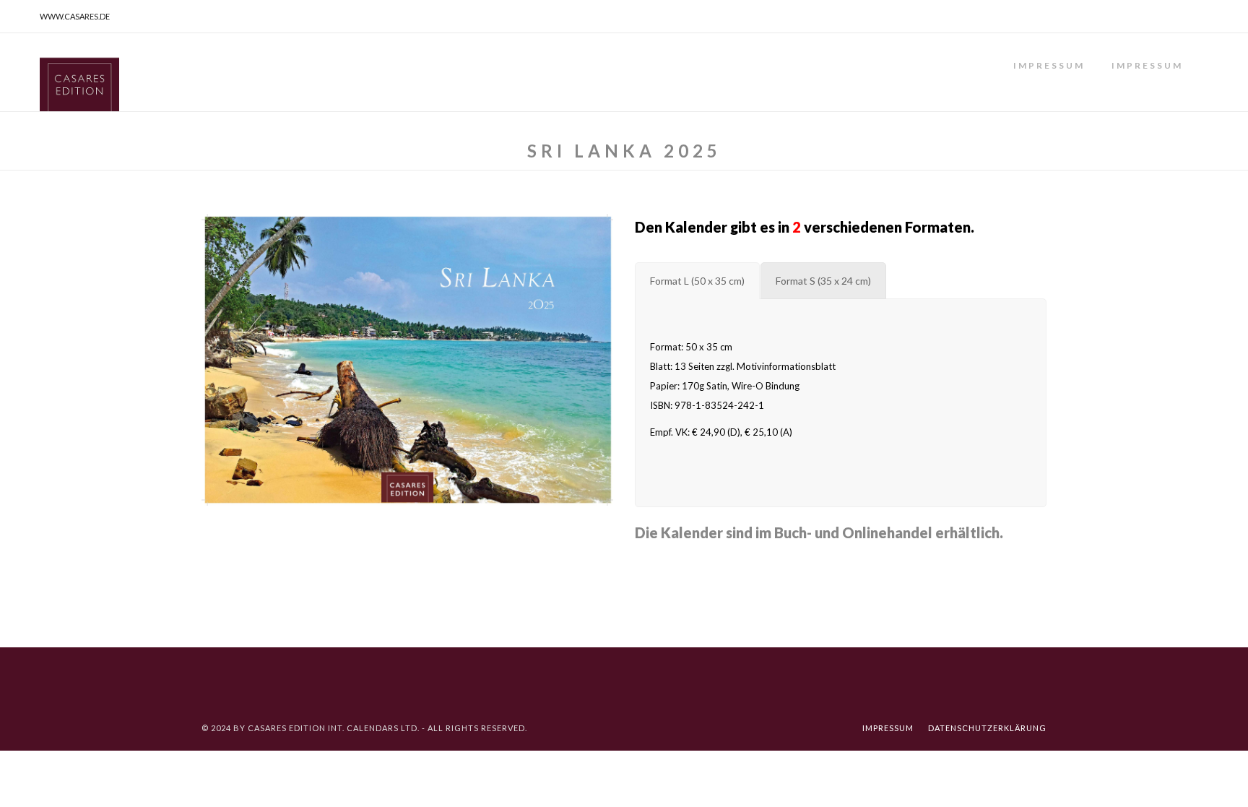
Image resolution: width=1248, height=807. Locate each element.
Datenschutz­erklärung (987, 728)
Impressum (1049, 65)
